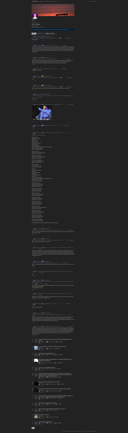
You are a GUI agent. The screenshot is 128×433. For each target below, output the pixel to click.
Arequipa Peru (52, 68)
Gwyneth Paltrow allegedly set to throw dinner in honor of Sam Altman (62, 271)
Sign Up (94, 1)
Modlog (76, 431)
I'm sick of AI (53, 45)
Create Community (52, 1)
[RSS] (56, 33)
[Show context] (56, 38)
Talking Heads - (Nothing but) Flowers (38, 135)
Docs (86, 431)
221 (40, 378)
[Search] (89, 1)
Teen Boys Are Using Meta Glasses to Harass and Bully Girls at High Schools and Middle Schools (47, 314)
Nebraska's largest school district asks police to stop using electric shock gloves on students (46, 230)
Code (89, 431)
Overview (34, 33)
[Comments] (36, 341)
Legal (79, 431)
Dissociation (54, 125)
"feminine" (54, 303)
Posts (43, 33)
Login (91, 1)
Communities (41, 1)
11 (40, 350)
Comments (39, 33)
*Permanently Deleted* (56, 326)
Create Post (46, 1)
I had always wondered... (57, 104)
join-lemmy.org (93, 431)
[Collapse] (33, 36)
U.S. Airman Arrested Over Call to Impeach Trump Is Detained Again (60, 247)
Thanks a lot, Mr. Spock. (68, 293)
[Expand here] (36, 348)
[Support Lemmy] (57, 1)
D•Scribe (36, 1)
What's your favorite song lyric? (57, 132)
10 (40, 411)
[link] (58, 38)
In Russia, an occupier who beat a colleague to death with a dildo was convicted (44, 77)
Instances (83, 431)
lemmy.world (40, 347)
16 (40, 418)
